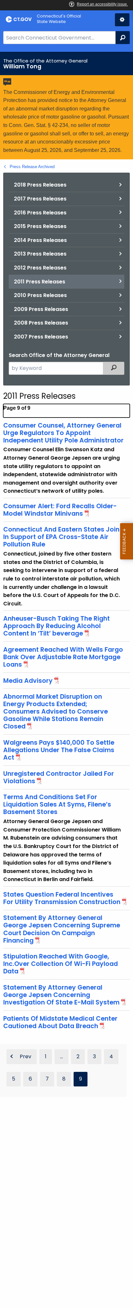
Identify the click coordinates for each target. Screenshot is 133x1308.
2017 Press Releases (40, 198)
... (61, 1056)
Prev (25, 1056)
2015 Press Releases (40, 226)
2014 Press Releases (40, 240)
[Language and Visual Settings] (122, 19)
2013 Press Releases (40, 254)
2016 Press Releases (40, 212)
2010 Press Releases (40, 295)
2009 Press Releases (41, 309)
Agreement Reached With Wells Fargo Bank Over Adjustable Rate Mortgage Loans (63, 657)
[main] (66, 680)
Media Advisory (28, 680)
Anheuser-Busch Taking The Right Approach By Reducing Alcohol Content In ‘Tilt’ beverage (56, 626)
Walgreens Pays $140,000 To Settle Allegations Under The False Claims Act (58, 750)
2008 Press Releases (41, 323)
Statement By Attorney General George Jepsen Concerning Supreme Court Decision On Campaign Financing (61, 929)
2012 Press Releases (40, 267)
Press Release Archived (32, 166)
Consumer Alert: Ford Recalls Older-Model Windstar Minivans (60, 510)
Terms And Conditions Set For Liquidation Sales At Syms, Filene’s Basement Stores (57, 804)
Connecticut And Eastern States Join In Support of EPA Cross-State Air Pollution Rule (61, 537)
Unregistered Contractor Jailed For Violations (58, 777)
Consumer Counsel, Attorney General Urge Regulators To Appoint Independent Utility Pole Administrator (63, 433)
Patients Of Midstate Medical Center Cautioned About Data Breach (60, 1022)
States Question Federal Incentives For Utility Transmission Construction (61, 898)
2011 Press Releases (39, 281)
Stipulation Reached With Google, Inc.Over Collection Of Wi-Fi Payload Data (60, 964)
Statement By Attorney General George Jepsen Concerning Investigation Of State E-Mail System (61, 995)
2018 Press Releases (40, 185)
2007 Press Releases (41, 336)
